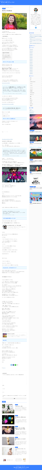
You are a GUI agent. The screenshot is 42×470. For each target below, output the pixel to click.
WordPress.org (32, 112)
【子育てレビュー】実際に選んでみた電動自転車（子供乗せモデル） (36, 37)
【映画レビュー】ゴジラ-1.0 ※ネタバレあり (35, 34)
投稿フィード (31, 110)
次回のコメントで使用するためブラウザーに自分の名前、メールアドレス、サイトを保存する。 (14, 396)
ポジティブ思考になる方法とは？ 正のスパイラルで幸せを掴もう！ (11, 109)
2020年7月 (31, 70)
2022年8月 (31, 54)
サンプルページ (3, 4)
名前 (3, 385)
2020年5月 (31, 73)
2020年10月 (31, 65)
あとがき (4, 58)
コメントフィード (32, 111)
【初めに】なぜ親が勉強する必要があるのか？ (36, 43)
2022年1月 (31, 60)
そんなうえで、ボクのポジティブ (7, 57)
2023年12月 (31, 49)
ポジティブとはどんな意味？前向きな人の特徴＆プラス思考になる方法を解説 (12, 93)
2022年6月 (31, 57)
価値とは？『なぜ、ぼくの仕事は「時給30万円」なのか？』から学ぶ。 (20, 429)
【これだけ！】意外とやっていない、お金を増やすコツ (36, 41)
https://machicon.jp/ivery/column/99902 (8, 104)
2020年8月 (31, 68)
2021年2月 (31, 62)
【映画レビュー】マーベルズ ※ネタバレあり (35, 173)
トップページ (8, 4)
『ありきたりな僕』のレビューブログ (7, 2)
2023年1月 (31, 52)
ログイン (31, 109)
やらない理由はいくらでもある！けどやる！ (35, 131)
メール (3, 388)
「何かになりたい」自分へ (19, 406)
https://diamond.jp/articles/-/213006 (7, 139)
